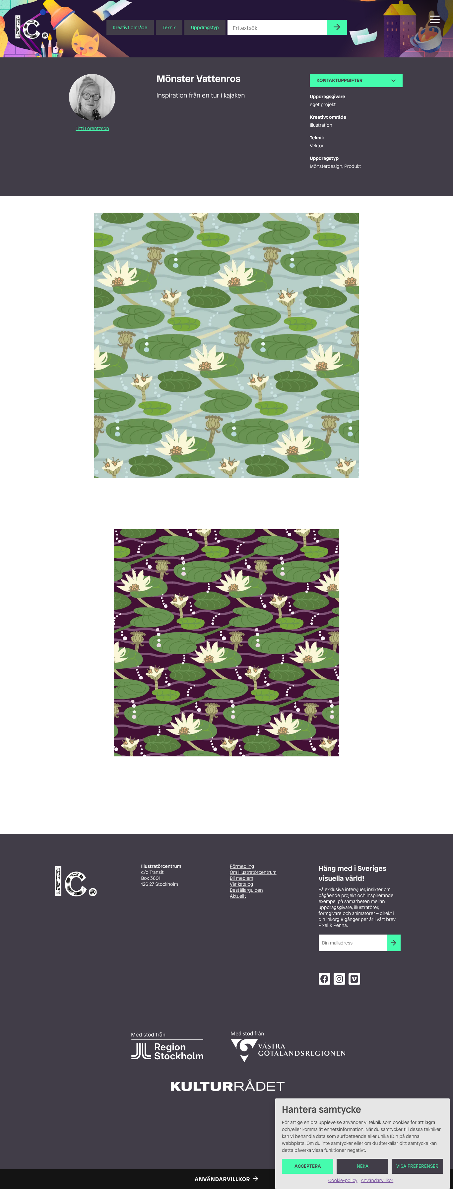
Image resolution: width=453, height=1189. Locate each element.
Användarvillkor (377, 1180)
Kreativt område (130, 27)
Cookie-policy (342, 1180)
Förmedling (242, 866)
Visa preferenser (417, 1166)
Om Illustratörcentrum (253, 872)
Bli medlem (241, 878)
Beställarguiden (246, 890)
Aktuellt (238, 896)
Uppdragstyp (205, 27)
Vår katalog (241, 884)
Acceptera (307, 1166)
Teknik (169, 27)
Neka (362, 1166)
